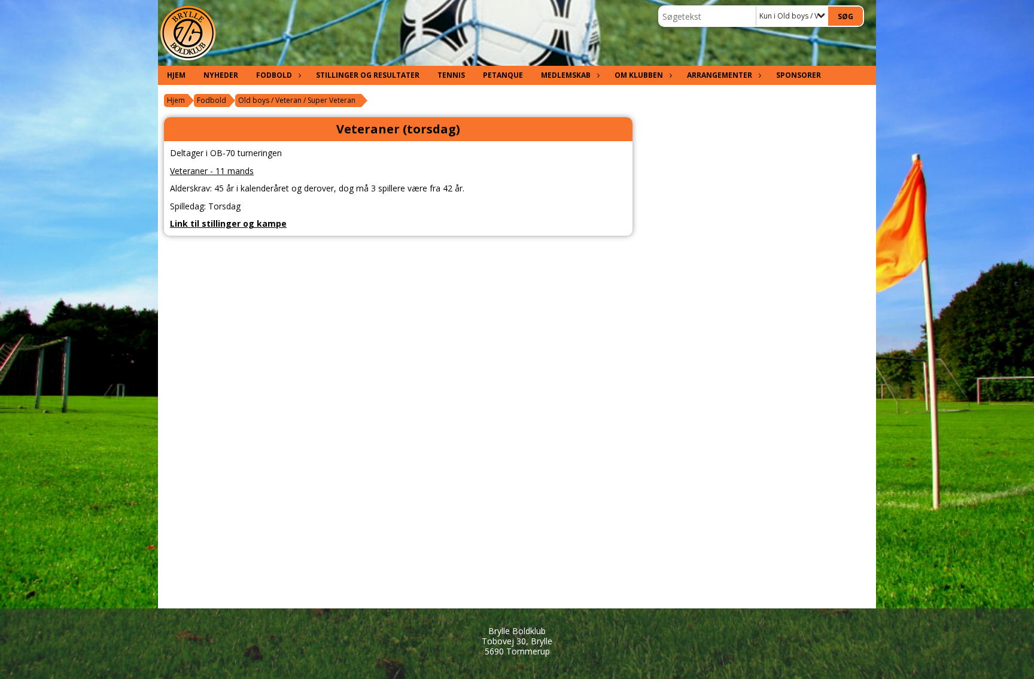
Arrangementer (719, 75)
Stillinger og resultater (367, 75)
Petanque (503, 75)
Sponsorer (798, 75)
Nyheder (220, 75)
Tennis (451, 75)
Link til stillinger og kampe (228, 223)
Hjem (176, 75)
